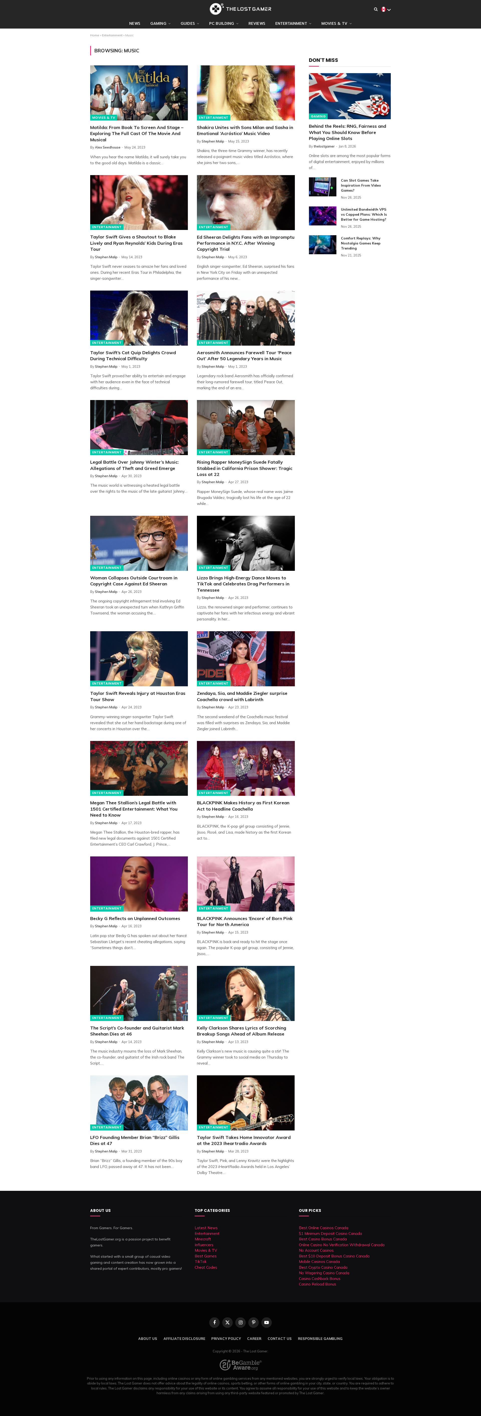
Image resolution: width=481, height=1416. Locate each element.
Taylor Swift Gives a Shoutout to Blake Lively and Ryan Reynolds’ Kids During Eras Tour (136, 243)
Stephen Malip (213, 141)
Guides (188, 23)
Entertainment (291, 23)
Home (94, 35)
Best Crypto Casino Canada (323, 1267)
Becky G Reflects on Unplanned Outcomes (135, 918)
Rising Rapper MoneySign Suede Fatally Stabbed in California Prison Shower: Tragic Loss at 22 (244, 468)
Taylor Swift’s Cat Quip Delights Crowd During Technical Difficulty (133, 355)
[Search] (376, 9)
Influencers (204, 1244)
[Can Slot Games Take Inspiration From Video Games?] (322, 186)
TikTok (200, 1261)
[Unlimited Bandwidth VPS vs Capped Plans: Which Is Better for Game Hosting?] (322, 215)
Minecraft (203, 1239)
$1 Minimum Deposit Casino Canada (330, 1233)
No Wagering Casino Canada (324, 1272)
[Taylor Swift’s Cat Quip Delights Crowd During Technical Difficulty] (139, 318)
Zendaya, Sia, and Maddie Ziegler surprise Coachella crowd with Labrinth (242, 696)
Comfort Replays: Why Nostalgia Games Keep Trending (361, 243)
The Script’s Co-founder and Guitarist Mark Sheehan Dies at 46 (137, 1031)
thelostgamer (324, 146)
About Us (147, 1339)
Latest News (206, 1227)
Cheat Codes (206, 1267)
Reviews (257, 23)
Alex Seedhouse (108, 147)
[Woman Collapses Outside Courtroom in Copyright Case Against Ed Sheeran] (139, 543)
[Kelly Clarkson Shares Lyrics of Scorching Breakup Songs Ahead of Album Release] (246, 993)
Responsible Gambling (320, 1339)
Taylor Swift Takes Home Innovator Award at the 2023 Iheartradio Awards (244, 1140)
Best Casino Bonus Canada (323, 1239)
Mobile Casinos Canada (319, 1261)
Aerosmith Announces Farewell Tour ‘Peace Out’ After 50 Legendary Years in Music (244, 355)
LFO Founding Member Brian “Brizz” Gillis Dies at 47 (134, 1140)
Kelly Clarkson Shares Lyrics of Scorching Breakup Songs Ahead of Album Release (241, 1031)
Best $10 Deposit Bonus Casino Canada (334, 1256)
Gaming (158, 23)
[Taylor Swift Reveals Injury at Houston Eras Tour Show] (139, 658)
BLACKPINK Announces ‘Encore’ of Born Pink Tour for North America (245, 921)
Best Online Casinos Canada (323, 1227)
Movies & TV (334, 23)
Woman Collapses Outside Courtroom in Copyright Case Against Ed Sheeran (133, 581)
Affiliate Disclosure (184, 1339)
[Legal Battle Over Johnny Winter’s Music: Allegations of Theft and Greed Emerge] (139, 427)
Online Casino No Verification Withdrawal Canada (342, 1244)
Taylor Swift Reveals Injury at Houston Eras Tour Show (137, 696)
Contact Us (280, 1339)
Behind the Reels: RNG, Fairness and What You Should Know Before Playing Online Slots (347, 132)
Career (254, 1339)
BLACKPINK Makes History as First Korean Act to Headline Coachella (243, 806)
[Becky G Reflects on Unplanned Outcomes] (139, 884)
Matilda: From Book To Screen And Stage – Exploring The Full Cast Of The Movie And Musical (136, 133)
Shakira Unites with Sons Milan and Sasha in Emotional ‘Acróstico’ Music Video (245, 130)
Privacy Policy (226, 1339)
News (134, 23)
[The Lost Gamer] (240, 9)
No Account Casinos (316, 1250)
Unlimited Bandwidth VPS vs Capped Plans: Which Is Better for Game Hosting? (364, 214)
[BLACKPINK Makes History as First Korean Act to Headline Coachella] (246, 768)
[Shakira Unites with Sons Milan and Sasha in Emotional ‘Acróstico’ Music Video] (246, 92)
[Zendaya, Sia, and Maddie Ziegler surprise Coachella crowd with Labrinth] (246, 658)
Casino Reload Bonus (317, 1284)
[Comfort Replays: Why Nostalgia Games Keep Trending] (322, 244)
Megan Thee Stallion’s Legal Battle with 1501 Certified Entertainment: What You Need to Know (134, 809)
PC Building (221, 23)
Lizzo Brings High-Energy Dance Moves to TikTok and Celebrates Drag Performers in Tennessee (243, 584)
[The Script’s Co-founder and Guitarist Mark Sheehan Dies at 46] (139, 993)
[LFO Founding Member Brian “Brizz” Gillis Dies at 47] (139, 1102)
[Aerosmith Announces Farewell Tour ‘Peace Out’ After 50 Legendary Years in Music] (246, 318)
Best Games (206, 1256)
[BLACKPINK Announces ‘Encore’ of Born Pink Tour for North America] (246, 884)
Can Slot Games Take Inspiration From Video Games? (361, 185)
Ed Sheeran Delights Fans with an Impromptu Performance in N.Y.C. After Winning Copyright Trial (246, 243)
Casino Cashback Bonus (319, 1278)
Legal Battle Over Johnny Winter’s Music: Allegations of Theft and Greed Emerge (134, 465)
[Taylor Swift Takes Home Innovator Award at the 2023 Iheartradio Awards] (246, 1102)
